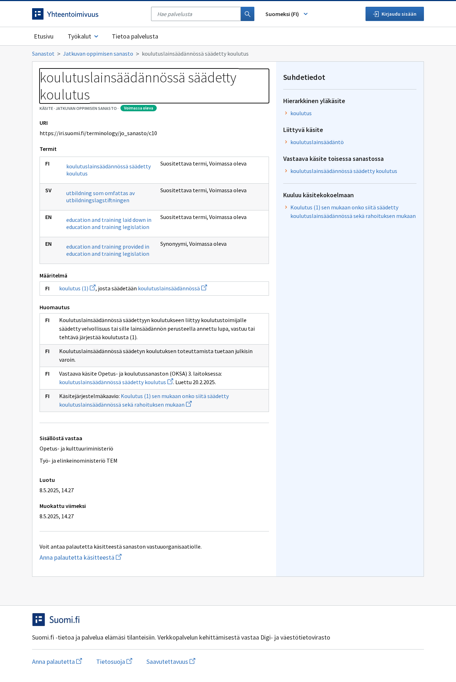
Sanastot (43, 53)
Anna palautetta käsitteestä (94, 557)
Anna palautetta (57, 661)
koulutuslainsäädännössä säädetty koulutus (108, 170)
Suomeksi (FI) (282, 13)
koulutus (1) (77, 288)
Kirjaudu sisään (399, 14)
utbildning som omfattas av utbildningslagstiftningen (100, 196)
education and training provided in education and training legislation (107, 250)
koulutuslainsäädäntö (317, 142)
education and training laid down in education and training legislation (108, 223)
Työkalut (79, 36)
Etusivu (43, 36)
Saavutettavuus (170, 661)
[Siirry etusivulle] (88, 14)
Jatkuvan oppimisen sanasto (98, 53)
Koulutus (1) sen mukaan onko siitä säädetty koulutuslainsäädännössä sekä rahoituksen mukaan (353, 211)
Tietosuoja (114, 661)
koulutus (301, 113)
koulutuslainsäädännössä (172, 288)
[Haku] (247, 14)
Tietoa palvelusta (135, 36)
